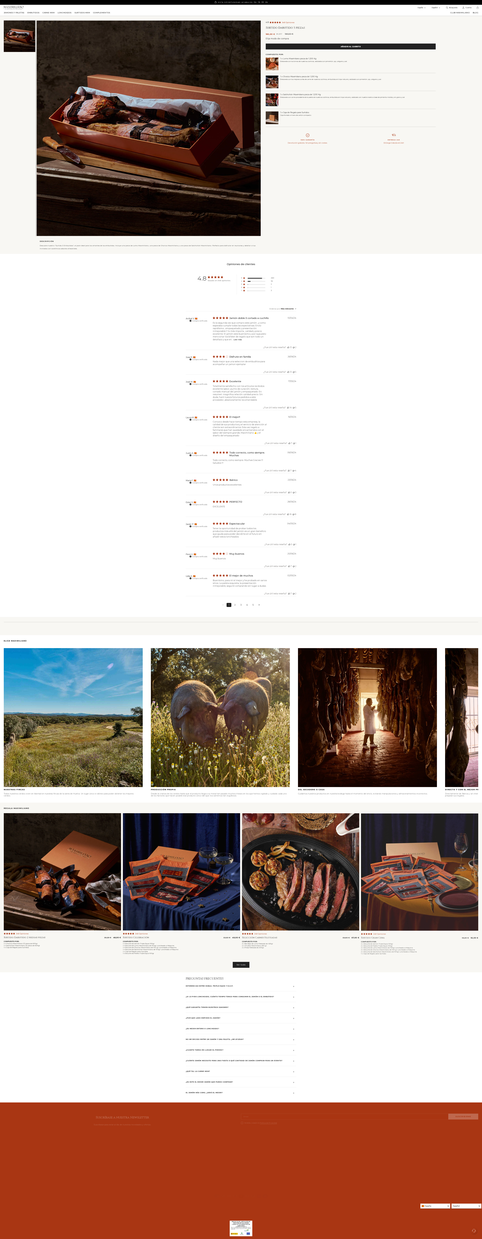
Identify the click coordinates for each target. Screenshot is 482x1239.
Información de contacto (53, 1199)
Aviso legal (89, 1199)
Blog (6, 1148)
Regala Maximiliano (250, 1165)
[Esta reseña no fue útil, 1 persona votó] (294, 443)
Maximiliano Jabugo (12, 1201)
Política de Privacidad (268, 1121)
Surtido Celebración (136, 937)
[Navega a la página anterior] (223, 605)
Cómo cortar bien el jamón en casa (139, 1159)
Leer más (237, 339)
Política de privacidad (31, 1199)
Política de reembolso (73, 1199)
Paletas (245, 1148)
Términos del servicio (119, 1199)
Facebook (368, 1148)
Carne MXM (247, 1159)
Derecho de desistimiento (15, 1159)
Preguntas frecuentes (13, 1165)
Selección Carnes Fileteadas (259, 937)
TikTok (366, 1159)
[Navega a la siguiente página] (259, 605)
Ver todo (241, 965)
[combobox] (282, 309)
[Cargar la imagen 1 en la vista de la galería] (19, 36)
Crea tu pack (247, 1154)
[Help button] (474, 1231)
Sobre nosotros (130, 1142)
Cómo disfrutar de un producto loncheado (142, 1154)
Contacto (8, 1176)
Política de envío (102, 1199)
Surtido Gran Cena (373, 937)
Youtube (367, 1154)
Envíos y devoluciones (14, 1171)
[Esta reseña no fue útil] (293, 347)
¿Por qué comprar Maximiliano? (137, 1148)
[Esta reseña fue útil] (288, 347)
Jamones (246, 1142)
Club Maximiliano (11, 1142)
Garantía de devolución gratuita (18, 1154)
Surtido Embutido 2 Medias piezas (24, 937)
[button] (14, 12)
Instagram (368, 1142)
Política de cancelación (139, 1199)
